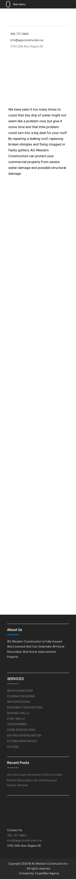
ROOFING (13, 746)
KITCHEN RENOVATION (22, 741)
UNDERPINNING (17, 724)
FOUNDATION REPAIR (21, 696)
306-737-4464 (19, 34)
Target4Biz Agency (47, 873)
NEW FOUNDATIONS (20, 690)
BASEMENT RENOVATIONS (24, 707)
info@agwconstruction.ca (26, 40)
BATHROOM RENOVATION (24, 735)
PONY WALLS (16, 718)
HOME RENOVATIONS (21, 729)
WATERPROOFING (19, 701)
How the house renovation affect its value (34, 774)
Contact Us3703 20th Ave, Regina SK (24, 838)
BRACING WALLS (18, 713)
